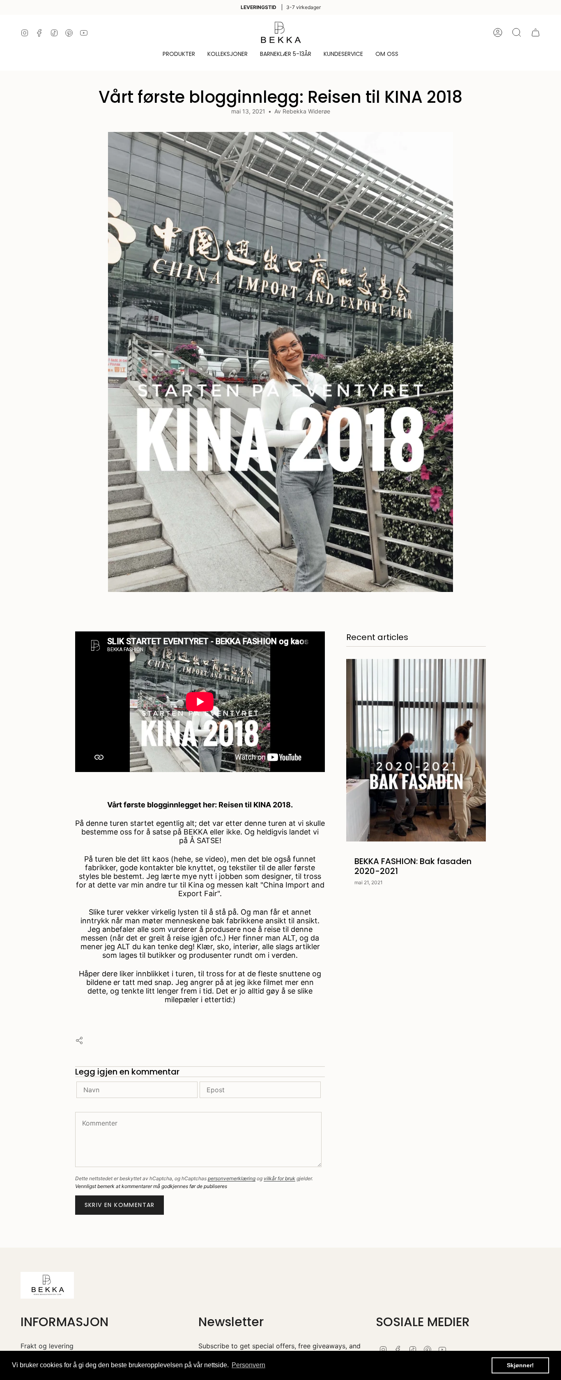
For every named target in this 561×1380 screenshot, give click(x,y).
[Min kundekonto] (497, 32)
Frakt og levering (47, 1346)
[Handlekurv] (535, 32)
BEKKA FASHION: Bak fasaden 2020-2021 (412, 866)
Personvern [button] (248, 1365)
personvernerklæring (231, 1178)
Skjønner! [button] (520, 1365)
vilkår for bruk (279, 1178)
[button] (178, 54)
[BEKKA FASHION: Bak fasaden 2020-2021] (416, 750)
